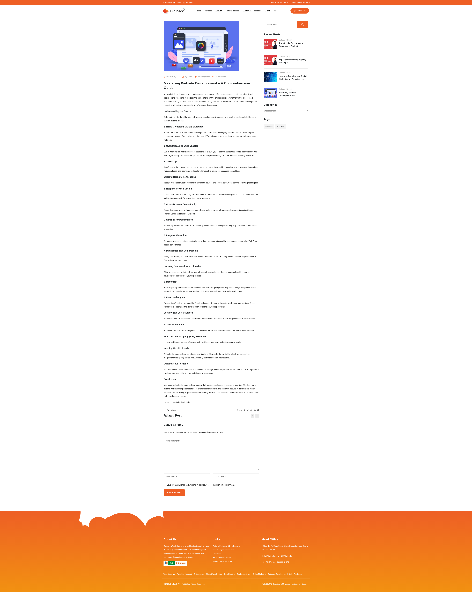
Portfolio (280, 126)
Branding (269, 126)
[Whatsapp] (252, 410)
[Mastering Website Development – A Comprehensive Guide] (270, 93)
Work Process (233, 11)
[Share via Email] (255, 410)
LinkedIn (178, 2)
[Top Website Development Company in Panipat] (270, 44)
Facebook (168, 2)
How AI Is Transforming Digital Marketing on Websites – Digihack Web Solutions (293, 79)
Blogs (275, 11)
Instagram (189, 2)
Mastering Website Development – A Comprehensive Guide (289, 95)
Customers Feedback (252, 11)
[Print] (258, 410)
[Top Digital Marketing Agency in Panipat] (270, 60)
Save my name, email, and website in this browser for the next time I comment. (201, 485)
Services (208, 11)
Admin (189, 77)
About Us (219, 11)
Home (198, 11)
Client (267, 11)
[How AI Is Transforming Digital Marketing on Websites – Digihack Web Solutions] (270, 77)
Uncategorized (204, 77)
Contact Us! (300, 11)
